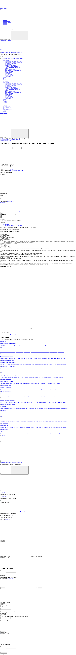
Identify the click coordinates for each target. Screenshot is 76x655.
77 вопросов (5, 101)
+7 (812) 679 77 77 (3, 492)
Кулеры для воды (6, 60)
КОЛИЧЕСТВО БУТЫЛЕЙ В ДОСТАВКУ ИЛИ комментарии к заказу (14, 616)
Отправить (40, 556)
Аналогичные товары (17, 139)
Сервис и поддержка (7, 22)
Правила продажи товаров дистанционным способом (13, 488)
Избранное (5, 23)
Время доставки (3, 614)
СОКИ (11, 167)
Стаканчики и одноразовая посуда (11, 66)
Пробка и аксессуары (9, 75)
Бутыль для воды (8, 76)
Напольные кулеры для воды (10, 63)
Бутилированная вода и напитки (6, 139)
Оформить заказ (3, 632)
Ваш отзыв (2, 543)
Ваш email (2, 540)
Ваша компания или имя (5, 539)
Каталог (4, 77)
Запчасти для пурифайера (10, 69)
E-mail (1, 573)
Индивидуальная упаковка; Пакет (16, 170)
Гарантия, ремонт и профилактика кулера (13, 70)
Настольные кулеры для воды (10, 65)
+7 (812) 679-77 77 (3, 26)
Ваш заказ (2, 604)
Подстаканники (8, 64)
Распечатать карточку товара (5, 140)
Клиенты (4, 103)
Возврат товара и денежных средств (9, 487)
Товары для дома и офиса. (8, 109)
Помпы (6, 68)
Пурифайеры (7, 73)
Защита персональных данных (8, 481)
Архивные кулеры (8, 72)
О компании (5, 20)
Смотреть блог (3, 341)
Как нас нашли (3, 610)
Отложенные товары (7, 269)
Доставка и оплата (6, 21)
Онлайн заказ (19, 211)
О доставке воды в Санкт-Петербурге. (7, 334)
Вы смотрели (5, 270)
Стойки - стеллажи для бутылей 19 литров (13, 67)
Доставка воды (5, 81)
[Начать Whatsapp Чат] (0, 500)
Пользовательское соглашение (8, 483)
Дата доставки (3, 613)
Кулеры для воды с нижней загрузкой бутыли (13, 62)
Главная (1, 138)
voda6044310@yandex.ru (21, 511)
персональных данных (10, 546)
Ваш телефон (2, 541)
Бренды (4, 111)
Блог (3, 78)
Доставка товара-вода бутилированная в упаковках (12, 225)
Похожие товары (6, 268)
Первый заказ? (3, 612)
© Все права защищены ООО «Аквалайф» (8, 513)
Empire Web (7, 519)
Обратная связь (5, 476)
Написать (39, 587)
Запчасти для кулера (9, 71)
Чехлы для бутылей (8, 74)
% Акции (4, 110)
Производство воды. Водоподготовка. (10, 484)
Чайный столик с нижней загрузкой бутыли (13, 61)
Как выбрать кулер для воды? (20, 334)
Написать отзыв (3, 330)
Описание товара (6, 224)
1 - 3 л (11, 169)
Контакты (4, 79)
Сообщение (2, 575)
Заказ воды (5, 24)
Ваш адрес (2, 607)
